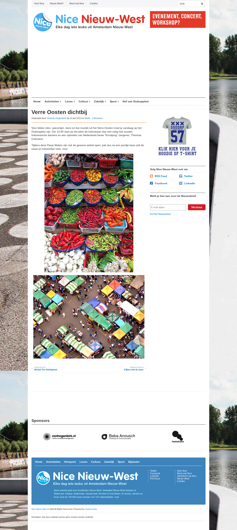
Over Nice (39, 3)
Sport (113, 101)
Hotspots (70, 461)
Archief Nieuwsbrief (160, 214)
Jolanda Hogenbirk (56, 118)
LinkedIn (189, 183)
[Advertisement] (118, 66)
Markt (87, 118)
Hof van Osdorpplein (136, 101)
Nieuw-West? (57, 3)
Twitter (188, 176)
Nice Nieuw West (39, 509)
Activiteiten (52, 101)
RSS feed (155, 478)
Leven (69, 101)
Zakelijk (99, 101)
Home (37, 101)
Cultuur (83, 101)
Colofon (94, 3)
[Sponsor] (61, 446)
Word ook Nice (76, 3)
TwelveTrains (91, 509)
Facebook (161, 183)
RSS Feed (161, 176)
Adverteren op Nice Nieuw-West (186, 477)
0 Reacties (97, 118)
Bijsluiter (134, 461)
